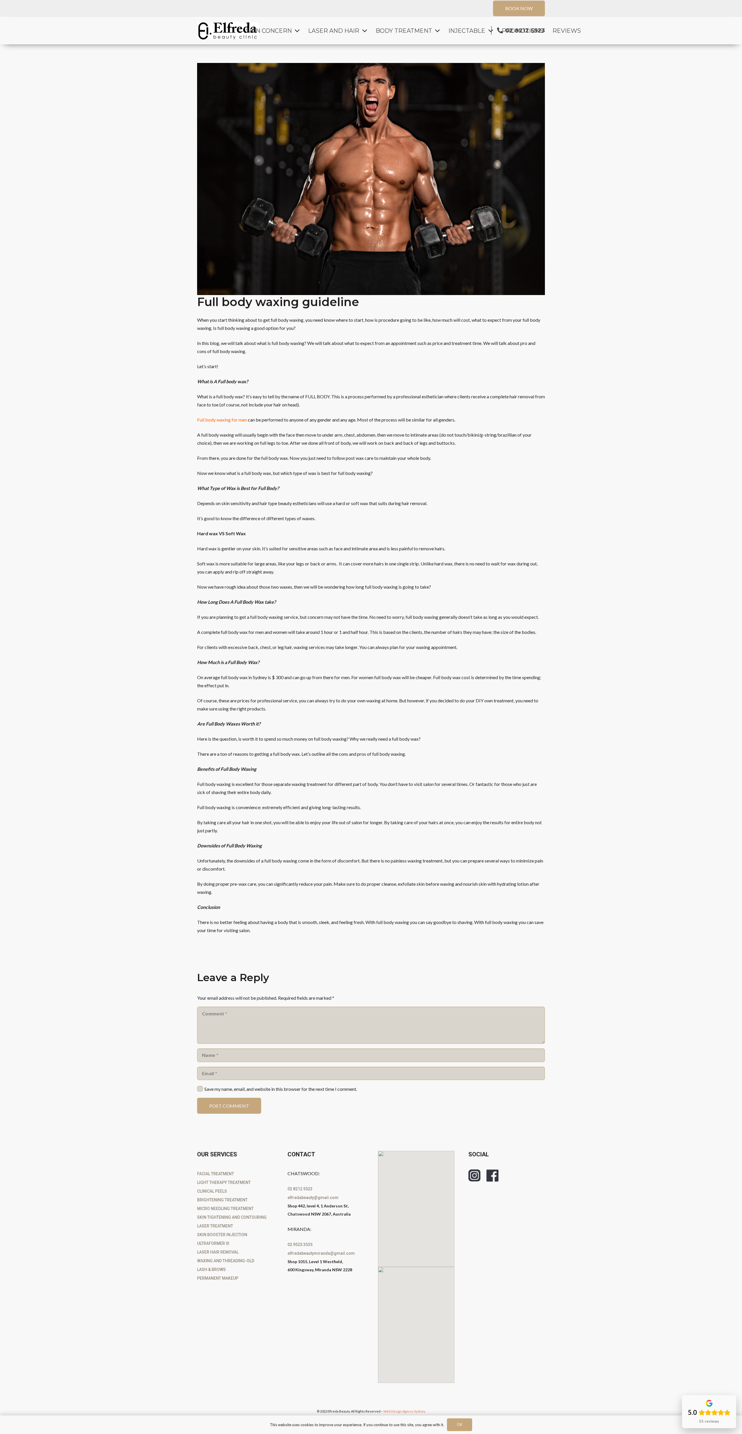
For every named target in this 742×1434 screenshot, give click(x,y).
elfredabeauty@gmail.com (313, 1197)
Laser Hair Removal (218, 1252)
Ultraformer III (213, 1243)
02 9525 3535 (300, 1244)
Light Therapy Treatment (224, 1182)
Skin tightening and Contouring (232, 1217)
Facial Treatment (215, 1173)
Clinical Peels (212, 1191)
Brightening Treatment (222, 1200)
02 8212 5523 (300, 1189)
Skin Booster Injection (222, 1234)
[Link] (228, 30)
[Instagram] (474, 1175)
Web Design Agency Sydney (404, 1411)
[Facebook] (492, 1175)
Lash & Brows (211, 1269)
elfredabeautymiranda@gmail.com (321, 1253)
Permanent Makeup (217, 1278)
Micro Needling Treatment (225, 1208)
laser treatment (215, 1226)
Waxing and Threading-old (225, 1260)
